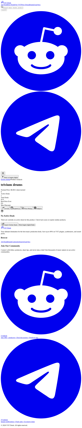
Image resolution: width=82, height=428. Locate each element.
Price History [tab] (28, 208)
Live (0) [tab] (6, 208)
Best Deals (11, 5)
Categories (15, 242)
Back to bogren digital (11, 177)
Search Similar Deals (10, 225)
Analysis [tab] (39, 208)
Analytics (37, 5)
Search (4, 10)
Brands (31, 5)
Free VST (18, 5)
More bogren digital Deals (27, 225)
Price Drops (25, 5)
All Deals (4, 5)
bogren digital (5, 179)
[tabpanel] (41, 218)
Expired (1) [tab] (16, 208)
